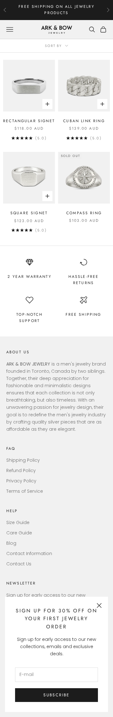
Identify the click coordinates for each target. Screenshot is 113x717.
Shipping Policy (23, 460)
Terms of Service (24, 491)
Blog (11, 543)
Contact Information (29, 553)
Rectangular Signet (29, 121)
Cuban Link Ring (84, 121)
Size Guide (18, 522)
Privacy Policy (21, 481)
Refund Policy (21, 470)
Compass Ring (84, 213)
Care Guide (19, 533)
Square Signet (29, 213)
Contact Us (18, 564)
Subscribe (56, 695)
